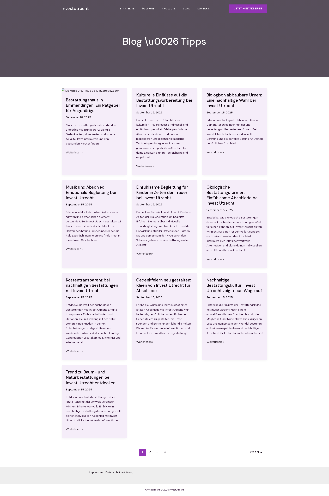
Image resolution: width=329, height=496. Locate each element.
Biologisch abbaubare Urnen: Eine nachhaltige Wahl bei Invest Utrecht (234, 100)
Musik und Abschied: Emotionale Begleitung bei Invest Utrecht (91, 192)
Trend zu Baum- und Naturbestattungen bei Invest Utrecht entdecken (90, 377)
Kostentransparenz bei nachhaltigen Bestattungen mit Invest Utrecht (92, 285)
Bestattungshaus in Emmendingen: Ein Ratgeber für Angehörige (93, 105)
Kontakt (203, 8)
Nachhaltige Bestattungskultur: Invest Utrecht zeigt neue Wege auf (234, 285)
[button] (248, 8)
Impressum (96, 472)
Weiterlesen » (74, 153)
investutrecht (75, 8)
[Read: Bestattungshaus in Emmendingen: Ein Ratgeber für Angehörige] (91, 90)
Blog (186, 8)
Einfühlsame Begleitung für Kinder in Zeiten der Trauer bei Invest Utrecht (162, 192)
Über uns (148, 8)
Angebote (168, 8)
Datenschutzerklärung (119, 472)
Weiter (256, 452)
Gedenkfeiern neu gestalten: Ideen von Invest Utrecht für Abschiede (163, 285)
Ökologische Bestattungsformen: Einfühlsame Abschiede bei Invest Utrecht (232, 195)
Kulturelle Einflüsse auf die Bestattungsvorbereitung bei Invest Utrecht (164, 100)
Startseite (127, 8)
